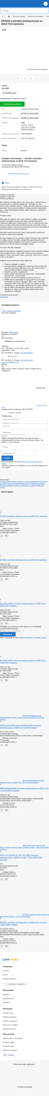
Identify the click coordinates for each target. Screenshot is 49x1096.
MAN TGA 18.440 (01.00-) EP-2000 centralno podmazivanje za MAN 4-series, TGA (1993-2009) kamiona (21, 857)
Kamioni (3, 482)
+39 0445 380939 (26, 353)
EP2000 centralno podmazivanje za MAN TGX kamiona (23, 516)
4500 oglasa (14, 332)
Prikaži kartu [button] (40, 388)
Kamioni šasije (13, 484)
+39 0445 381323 (26, 360)
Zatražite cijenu (10, 93)
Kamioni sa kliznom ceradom (25, 485)
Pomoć (5, 975)
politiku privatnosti (27, 462)
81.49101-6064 (32, 113)
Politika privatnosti (9, 1017)
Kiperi (14, 482)
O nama (6, 971)
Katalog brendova (9, 1029)
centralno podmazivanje (30, 109)
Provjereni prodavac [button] (8, 313)
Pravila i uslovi (8, 1013)
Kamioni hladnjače (7, 485)
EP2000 (24, 113)
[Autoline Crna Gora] (15, 3)
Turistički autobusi (37, 484)
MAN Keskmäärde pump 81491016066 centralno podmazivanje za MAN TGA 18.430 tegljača (20, 726)
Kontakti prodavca (9, 979)
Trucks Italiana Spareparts (11, 311)
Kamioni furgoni (25, 484)
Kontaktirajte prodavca (12, 104)
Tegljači (9, 482)
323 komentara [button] (7, 338)
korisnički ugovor (40, 637)
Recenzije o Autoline (10, 1025)
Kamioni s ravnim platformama (28, 482)
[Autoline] (8, 16)
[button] (45, 3)
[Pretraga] (45, 10)
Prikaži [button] (17, 353)
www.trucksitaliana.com (10, 362)
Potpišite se (7, 634)
